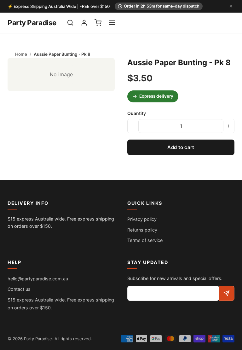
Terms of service (145, 240)
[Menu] (112, 22)
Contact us (19, 289)
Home (21, 54)
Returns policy (142, 229)
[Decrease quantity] (133, 126)
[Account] (84, 22)
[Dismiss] (231, 6)
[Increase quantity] (228, 126)
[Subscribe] (226, 293)
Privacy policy (142, 219)
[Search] (70, 22)
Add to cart (180, 147)
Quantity (136, 113)
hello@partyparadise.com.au (38, 278)
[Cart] (98, 22)
